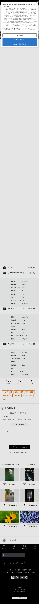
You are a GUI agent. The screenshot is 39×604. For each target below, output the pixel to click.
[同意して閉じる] (37, 2)
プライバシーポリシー (23, 29)
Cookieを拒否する (19, 40)
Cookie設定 (19, 35)
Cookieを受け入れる (19, 44)
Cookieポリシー (18, 28)
